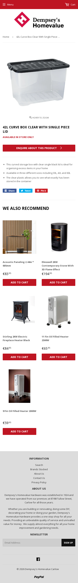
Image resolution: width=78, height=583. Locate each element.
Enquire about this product (37, 148)
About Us (39, 473)
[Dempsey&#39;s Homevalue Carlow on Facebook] (38, 559)
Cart (72, 4)
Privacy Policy (39, 482)
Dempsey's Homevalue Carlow (42, 569)
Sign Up (68, 542)
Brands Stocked (39, 469)
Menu (10, 4)
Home (6, 36)
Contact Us (39, 478)
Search (39, 465)
